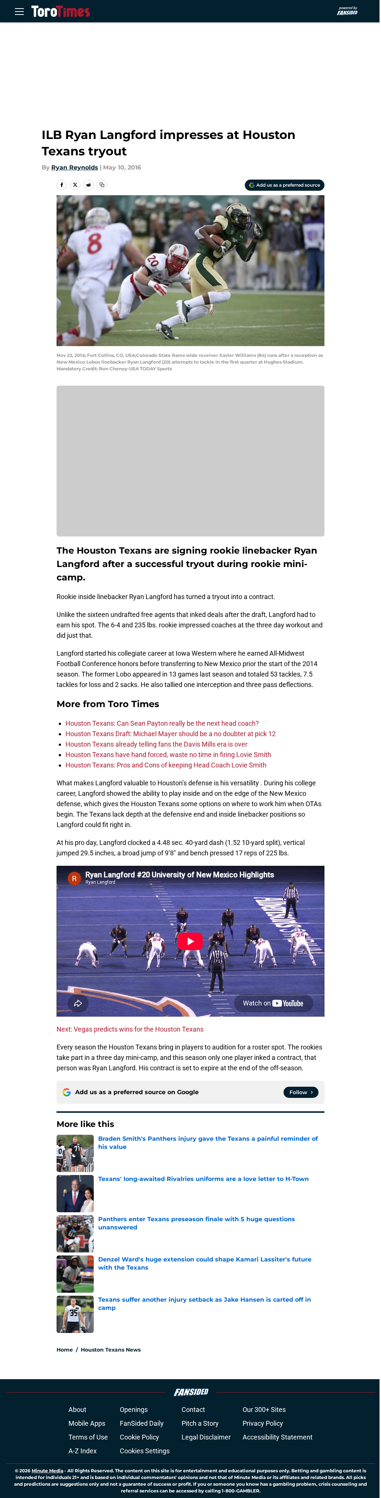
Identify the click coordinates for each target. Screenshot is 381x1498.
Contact (193, 1409)
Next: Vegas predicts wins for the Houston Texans (130, 1029)
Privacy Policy (263, 1423)
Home (65, 1349)
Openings (134, 1409)
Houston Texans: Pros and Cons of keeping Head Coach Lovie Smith (165, 765)
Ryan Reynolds (74, 167)
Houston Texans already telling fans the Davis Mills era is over (156, 744)
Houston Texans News (111, 1349)
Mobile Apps (86, 1423)
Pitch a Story (200, 1423)
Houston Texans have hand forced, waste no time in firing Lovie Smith (168, 754)
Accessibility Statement (278, 1437)
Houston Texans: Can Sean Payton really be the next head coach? (162, 723)
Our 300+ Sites (264, 1409)
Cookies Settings (145, 1451)
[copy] (102, 185)
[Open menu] (19, 11)
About (77, 1409)
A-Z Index (82, 1451)
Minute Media (47, 1470)
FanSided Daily (142, 1423)
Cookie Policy (139, 1437)
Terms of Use (88, 1437)
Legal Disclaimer (206, 1437)
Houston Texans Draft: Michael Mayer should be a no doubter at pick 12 (170, 734)
